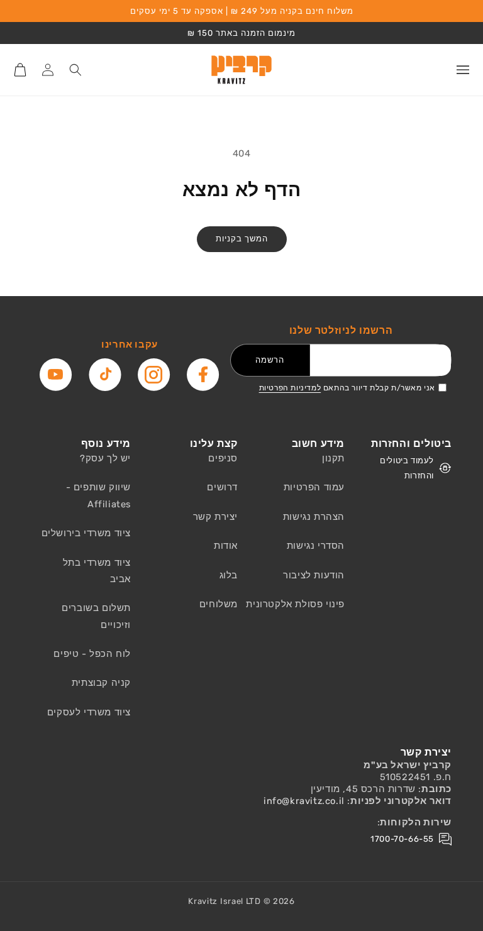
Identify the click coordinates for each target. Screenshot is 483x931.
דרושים (222, 487)
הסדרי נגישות (316, 545)
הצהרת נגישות (314, 516)
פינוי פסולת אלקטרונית (295, 604)
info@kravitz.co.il (304, 801)
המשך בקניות (242, 238)
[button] (463, 70)
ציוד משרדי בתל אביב (97, 571)
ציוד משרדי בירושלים (86, 533)
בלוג (228, 575)
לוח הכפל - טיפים (92, 653)
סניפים (223, 458)
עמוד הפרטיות (314, 487)
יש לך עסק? (105, 458)
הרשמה (269, 360)
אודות (226, 545)
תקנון (333, 458)
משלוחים (218, 604)
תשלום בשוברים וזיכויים (96, 616)
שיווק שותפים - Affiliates (98, 495)
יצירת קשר (215, 516)
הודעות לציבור (314, 575)
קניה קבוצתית (101, 682)
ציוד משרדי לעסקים (89, 712)
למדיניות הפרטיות (290, 387)
